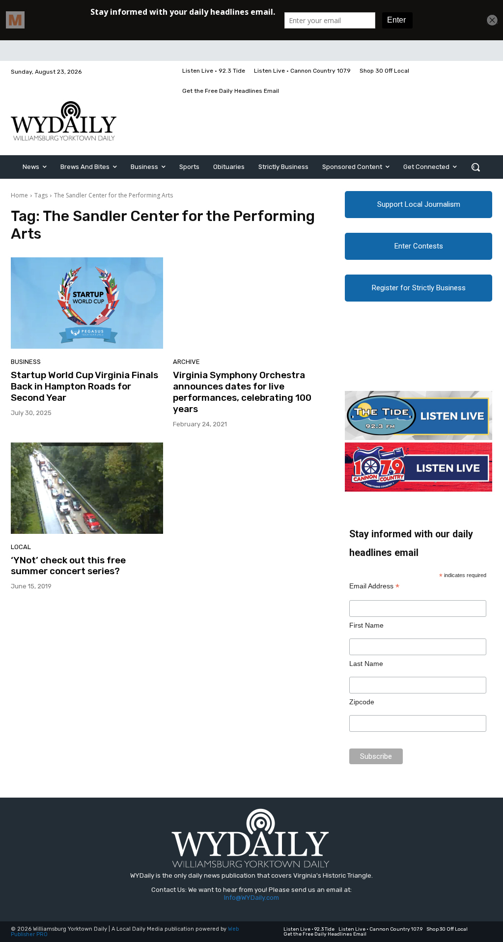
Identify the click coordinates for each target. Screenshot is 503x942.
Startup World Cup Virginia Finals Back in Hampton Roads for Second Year (84, 386)
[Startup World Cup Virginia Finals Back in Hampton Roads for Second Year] (87, 303)
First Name (366, 625)
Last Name (366, 663)
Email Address (374, 586)
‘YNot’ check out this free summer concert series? (68, 565)
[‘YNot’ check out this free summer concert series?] (87, 488)
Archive (186, 362)
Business (26, 362)
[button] (475, 167)
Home (19, 195)
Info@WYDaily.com (251, 897)
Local (21, 547)
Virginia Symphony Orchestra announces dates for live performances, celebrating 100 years (242, 391)
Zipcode (361, 702)
